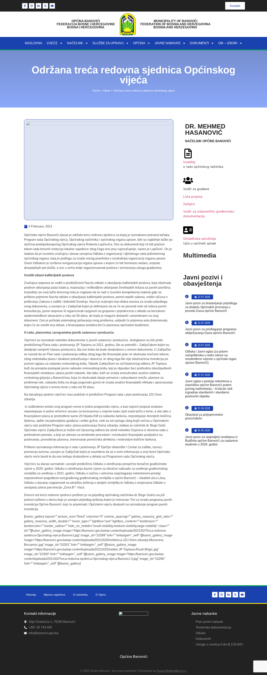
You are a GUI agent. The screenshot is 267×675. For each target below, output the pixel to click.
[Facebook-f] (25, 6)
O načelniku (80, 594)
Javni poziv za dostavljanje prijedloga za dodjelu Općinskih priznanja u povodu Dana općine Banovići (211, 307)
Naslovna (33, 43)
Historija (31, 594)
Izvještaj (189, 162)
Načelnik (75, 43)
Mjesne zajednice (54, 594)
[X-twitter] (45, 6)
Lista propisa (192, 196)
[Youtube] (52, 6)
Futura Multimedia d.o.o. (172, 670)
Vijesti (106, 90)
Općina (139, 43)
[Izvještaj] (188, 153)
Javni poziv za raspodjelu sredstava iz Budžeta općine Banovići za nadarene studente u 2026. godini (211, 440)
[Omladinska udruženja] (188, 230)
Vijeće (52, 43)
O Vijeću (101, 594)
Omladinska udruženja (199, 239)
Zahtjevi (189, 204)
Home (96, 90)
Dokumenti (199, 43)
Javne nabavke (168, 43)
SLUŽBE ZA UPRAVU (108, 43)
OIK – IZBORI (227, 43)
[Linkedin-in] (38, 6)
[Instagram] (31, 6)
